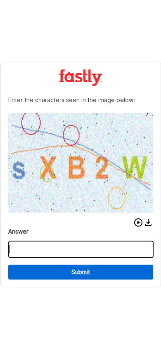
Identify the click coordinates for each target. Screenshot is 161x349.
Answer (18, 231)
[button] (138, 222)
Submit (80, 271)
